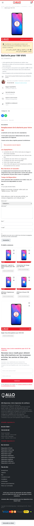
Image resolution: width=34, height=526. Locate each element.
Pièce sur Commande (7, 485)
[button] (2, 76)
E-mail (3, 227)
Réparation (8, 6)
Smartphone (24, 6)
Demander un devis (8, 523)
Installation (4, 479)
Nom (2, 221)
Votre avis (4, 206)
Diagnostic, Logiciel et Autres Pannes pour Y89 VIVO (8, 266)
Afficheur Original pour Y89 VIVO (7, 292)
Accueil (2, 6)
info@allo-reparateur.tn (8, 422)
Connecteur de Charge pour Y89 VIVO (23, 265)
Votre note (4, 201)
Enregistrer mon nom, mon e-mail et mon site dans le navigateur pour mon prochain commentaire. (16, 236)
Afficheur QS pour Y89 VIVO (23, 292)
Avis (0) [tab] (11, 120)
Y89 (2, 8)
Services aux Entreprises (7, 483)
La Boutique (4, 481)
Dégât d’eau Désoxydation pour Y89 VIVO (12, 333)
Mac (2, 475)
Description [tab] (4, 120)
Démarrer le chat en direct (21, 83)
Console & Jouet (5, 477)
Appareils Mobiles (16, 6)
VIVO (30, 6)
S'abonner (17, 381)
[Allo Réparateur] (17, 2)
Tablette (3, 472)
